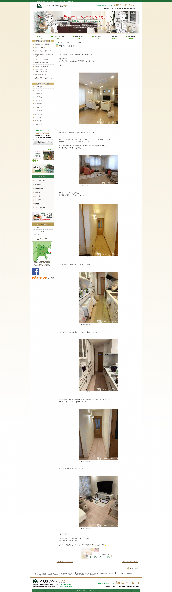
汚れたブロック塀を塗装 (41, 62)
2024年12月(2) (38, 117)
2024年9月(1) (38, 124)
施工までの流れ (103, 573)
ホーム (57, 42)
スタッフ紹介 (119, 573)
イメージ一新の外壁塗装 (41, 59)
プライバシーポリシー (39, 231)
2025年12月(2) (38, 104)
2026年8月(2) (38, 87)
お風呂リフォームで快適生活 (43, 51)
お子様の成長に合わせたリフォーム (44, 78)
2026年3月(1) (38, 100)
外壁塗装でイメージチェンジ (65, 562)
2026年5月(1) (38, 93)
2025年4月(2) (38, 107)
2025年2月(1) (38, 110)
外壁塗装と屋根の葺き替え (42, 66)
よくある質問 (36, 574)
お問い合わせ (93, 574)
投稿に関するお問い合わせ (81, 574)
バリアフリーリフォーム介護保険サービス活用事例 (62, 573)
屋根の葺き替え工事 (40, 74)
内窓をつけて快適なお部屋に (130, 562)
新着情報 (43, 574)
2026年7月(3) (38, 90)
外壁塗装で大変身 (40, 47)
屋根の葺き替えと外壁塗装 (42, 44)
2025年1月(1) (38, 114)
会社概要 (36, 227)
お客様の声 (112, 573)
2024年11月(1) (38, 121)
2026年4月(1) (38, 97)
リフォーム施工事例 (43, 573)
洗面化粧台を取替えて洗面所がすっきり (44, 55)
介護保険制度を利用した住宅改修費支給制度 (87, 573)
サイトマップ (37, 234)
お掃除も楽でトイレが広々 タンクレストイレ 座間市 (44, 70)
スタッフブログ (65, 42)
